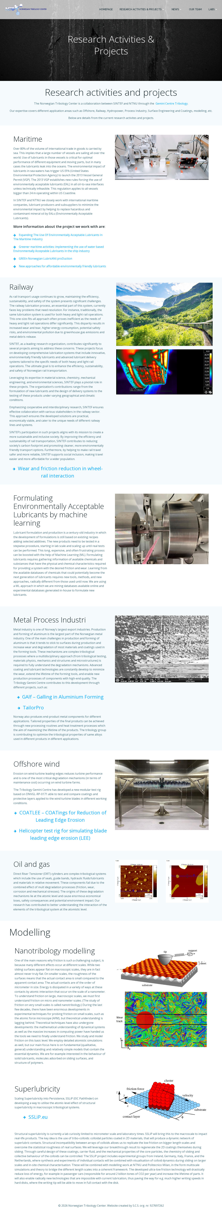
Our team (195, 9)
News (175, 9)
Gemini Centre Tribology (172, 103)
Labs (212, 9)
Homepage (106, 9)
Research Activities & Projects (141, 9)
